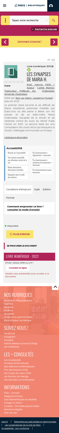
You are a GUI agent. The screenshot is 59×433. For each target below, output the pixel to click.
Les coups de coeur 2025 (17, 373)
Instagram (9, 336)
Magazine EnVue (13, 396)
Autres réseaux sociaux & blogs (20, 343)
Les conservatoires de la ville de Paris (23, 425)
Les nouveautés (12, 360)
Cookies (8, 406)
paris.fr (4, 421)
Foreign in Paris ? (13, 402)
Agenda (8, 303)
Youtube (8, 340)
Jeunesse (9, 313)
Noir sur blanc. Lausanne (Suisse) (34, 98)
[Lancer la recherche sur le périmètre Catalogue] (53, 20)
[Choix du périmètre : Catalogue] (5, 20)
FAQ (6, 393)
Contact (15, 393)
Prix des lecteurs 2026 (16, 369)
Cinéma (8, 310)
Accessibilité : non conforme (15, 428)
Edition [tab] (47, 189)
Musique (8, 307)
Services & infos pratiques (18, 300)
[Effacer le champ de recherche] (47, 20)
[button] (53, 6)
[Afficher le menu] (4, 5)
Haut (55, 287)
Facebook (9, 333)
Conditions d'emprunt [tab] (18, 189)
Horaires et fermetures (16, 363)
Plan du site (10, 412)
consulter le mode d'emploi (23, 209)
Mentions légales (13, 409)
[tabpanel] (29, 208)
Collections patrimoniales (18, 317)
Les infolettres (11, 346)
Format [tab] (10, 197)
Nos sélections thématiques (19, 366)
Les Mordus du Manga (16, 376)
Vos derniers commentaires (19, 379)
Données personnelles (27, 406)
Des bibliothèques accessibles (20, 399)
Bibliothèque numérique (17, 320)
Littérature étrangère (15, 137)
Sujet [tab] (37, 189)
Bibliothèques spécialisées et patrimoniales (35, 421)
